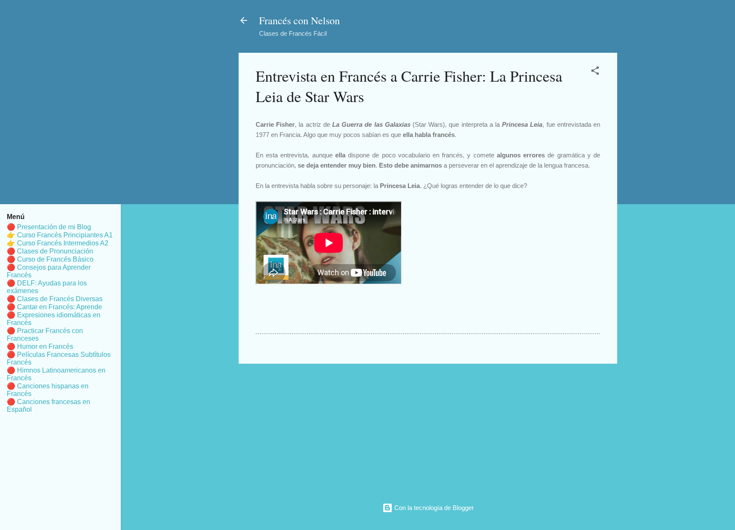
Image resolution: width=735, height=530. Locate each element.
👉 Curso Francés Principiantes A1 (60, 235)
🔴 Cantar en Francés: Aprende (54, 307)
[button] (595, 72)
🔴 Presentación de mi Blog (49, 227)
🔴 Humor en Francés (40, 346)
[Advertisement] (428, 430)
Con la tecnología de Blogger (433, 507)
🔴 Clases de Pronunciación (50, 251)
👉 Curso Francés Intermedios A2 (57, 243)
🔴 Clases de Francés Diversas (55, 298)
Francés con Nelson (299, 20)
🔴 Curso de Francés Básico (50, 259)
